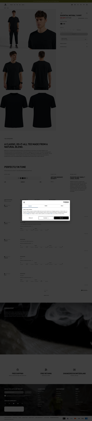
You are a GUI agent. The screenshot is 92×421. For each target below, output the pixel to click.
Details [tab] (46, 205)
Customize (45, 217)
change (28, 213)
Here (51, 213)
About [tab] (62, 205)
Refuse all (31, 217)
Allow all (61, 217)
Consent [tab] (30, 205)
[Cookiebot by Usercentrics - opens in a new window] (64, 202)
